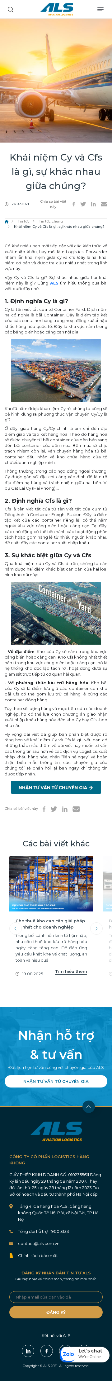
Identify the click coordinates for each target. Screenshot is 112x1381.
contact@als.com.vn (38, 1243)
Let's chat (90, 1350)
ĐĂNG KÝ (56, 1312)
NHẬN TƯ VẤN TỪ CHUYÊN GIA (56, 1081)
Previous (15, 928)
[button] (85, 1354)
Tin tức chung (51, 221)
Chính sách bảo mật (38, 1255)
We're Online (89, 1356)
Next (96, 928)
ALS (56, 9)
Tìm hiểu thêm (71, 971)
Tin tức (24, 221)
